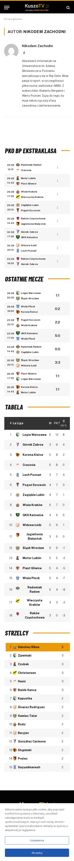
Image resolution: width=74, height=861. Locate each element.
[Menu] (6, 7)
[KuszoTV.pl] (37, 7)
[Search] (68, 7)
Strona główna (13, 19)
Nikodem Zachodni (37, 46)
